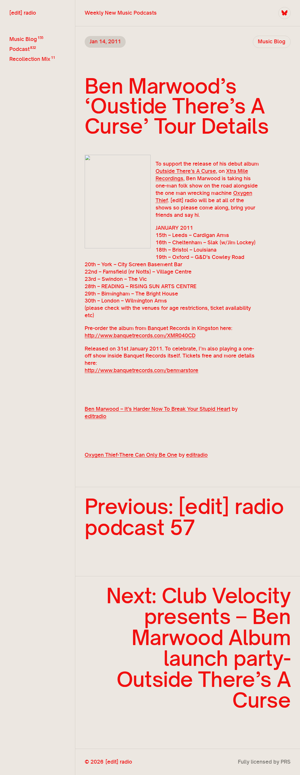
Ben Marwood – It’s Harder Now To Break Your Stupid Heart (157, 409)
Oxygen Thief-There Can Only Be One (131, 455)
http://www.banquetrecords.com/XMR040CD (140, 335)
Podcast (19, 49)
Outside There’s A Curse (186, 171)
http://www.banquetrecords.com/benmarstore (141, 370)
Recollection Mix (29, 59)
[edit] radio (22, 13)
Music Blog (23, 39)
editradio (95, 416)
